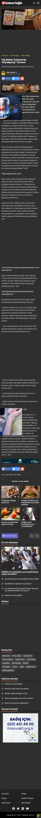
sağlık (22, 667)
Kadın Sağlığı (17, 474)
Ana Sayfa (5, 794)
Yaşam (15, 667)
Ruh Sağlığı (6, 667)
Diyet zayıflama (8, 659)
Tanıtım (4, 798)
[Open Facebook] (13, 808)
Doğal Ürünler (19, 659)
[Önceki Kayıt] (31, 535)
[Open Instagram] (23, 808)
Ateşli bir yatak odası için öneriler (17, 689)
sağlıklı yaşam (31, 667)
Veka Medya (10, 72)
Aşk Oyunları (28, 656)
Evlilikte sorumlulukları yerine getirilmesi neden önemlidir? (19, 573)
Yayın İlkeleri (25, 803)
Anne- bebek (17, 656)
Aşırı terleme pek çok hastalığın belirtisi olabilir (22, 579)
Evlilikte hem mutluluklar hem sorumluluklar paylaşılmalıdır (27, 525)
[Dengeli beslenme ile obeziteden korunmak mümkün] (30, 492)
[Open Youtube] (27, 808)
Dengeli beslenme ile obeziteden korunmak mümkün (30, 503)
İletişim (24, 794)
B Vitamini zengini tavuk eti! (8, 502)
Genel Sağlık (8, 474)
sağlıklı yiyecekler (8, 670)
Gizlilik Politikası (27, 798)
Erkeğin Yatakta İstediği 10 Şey (16, 693)
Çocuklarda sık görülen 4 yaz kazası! (18, 584)
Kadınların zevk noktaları (13, 595)
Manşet (25, 663)
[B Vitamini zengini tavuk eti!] (10, 492)
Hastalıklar (6, 663)
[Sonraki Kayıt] (37, 535)
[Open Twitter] (18, 808)
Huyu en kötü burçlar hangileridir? (17, 703)
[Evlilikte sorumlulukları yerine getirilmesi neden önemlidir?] (20, 558)
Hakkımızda (5, 803)
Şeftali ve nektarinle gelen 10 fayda (9, 523)
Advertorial (6, 656)
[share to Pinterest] (22, 78)
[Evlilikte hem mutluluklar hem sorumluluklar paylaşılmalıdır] (30, 514)
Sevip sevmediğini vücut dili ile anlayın (19, 698)
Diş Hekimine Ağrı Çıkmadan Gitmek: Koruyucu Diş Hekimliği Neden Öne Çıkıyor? (21, 589)
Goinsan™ (32, 815)
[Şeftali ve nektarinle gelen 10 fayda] (10, 514)
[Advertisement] (20, 41)
